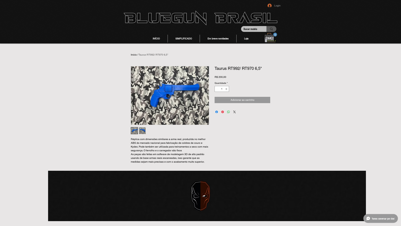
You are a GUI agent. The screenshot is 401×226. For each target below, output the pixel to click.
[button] (275, 35)
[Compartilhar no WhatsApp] (228, 112)
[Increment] (227, 89)
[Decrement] (217, 89)
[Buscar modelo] (271, 29)
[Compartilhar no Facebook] (217, 112)
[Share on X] (234, 112)
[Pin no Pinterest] (222, 112)
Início (134, 54)
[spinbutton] (222, 89)
